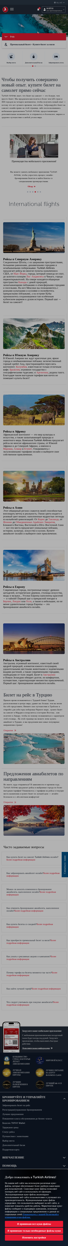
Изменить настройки (34, 1237)
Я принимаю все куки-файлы (34, 1223)
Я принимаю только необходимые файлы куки (34, 1230)
